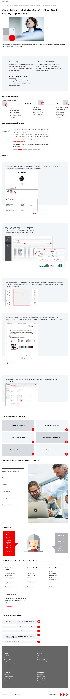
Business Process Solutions (10, 664)
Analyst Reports (7, 680)
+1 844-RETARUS (41, 683)
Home (3, 5)
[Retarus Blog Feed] (67, 694)
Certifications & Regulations (43, 659)
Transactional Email (8, 657)
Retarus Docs (40, 674)
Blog (5, 683)
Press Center (7, 674)
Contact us (9, 551)
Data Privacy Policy (16, 694)
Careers (39, 657)
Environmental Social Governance (44, 662)
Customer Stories (8, 678)
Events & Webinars (8, 676)
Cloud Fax (6, 655)
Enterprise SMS (7, 659)
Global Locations (41, 666)
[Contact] (61, 694)
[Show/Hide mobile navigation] (67, 2)
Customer (39, 664)
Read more (60, 550)
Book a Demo (7, 666)
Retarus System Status (42, 678)
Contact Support (41, 680)
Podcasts (6, 685)
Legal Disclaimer (5, 694)
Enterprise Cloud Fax (18, 5)
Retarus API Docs (41, 676)
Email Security (7, 662)
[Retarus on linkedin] (64, 694)
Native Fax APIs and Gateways (33, 5)
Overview (39, 655)
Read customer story (18, 141)
